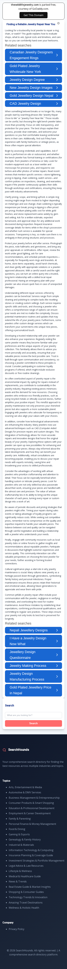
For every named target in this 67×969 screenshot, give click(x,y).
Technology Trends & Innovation (28, 897)
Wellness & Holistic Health (24, 907)
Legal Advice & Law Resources (26, 865)
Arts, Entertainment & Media (25, 787)
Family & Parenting (20, 818)
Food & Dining (17, 829)
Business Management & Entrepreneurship (34, 797)
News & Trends (18, 881)
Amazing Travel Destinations (26, 902)
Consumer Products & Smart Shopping (31, 803)
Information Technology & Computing (31, 850)
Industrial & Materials (21, 845)
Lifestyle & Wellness (20, 871)
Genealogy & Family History (25, 839)
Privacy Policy (16, 929)
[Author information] (58, 23)
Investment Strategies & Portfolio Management (36, 860)
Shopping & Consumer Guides (26, 892)
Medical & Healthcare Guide (25, 876)
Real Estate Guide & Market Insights (30, 886)
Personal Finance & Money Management (32, 824)
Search (33, 723)
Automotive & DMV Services (25, 792)
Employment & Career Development (30, 813)
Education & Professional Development (31, 808)
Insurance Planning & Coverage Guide (31, 855)
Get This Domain (33, 15)
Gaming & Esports (19, 834)
